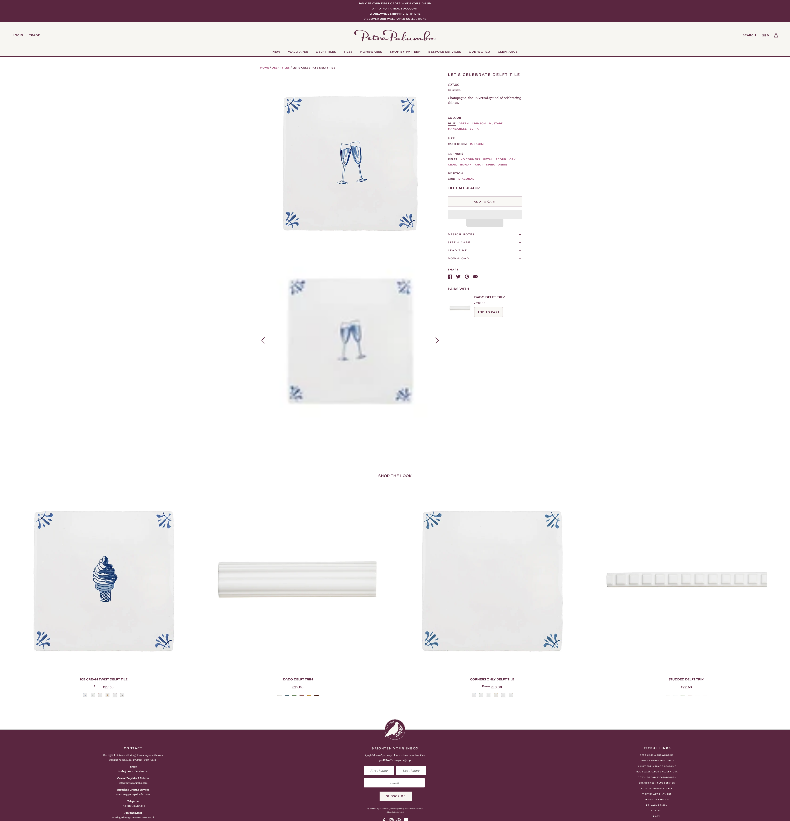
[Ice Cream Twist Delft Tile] (104, 580)
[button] (485, 214)
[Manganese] (114, 695)
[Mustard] (107, 695)
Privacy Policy (656, 805)
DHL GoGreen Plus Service (657, 783)
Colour (454, 117)
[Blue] (85, 695)
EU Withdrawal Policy (656, 788)
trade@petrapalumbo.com (133, 771)
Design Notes (461, 234)
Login (18, 35)
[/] (395, 35)
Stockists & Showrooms (657, 755)
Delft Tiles (281, 67)
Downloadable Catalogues (657, 777)
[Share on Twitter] (458, 276)
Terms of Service (657, 799)
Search (749, 35)
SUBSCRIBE (396, 796)
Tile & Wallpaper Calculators (657, 772)
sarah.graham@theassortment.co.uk (133, 817)
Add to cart (488, 312)
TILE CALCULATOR (464, 188)
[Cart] (776, 35)
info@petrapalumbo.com (133, 783)
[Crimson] (100, 695)
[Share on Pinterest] (467, 276)
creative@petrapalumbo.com (133, 794)
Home (264, 67)
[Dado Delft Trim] (298, 580)
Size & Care (459, 242)
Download (458, 258)
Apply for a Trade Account (657, 766)
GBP (765, 35)
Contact (657, 810)
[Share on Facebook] (450, 276)
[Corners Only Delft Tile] (492, 580)
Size (451, 138)
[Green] (92, 695)
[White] (279, 695)
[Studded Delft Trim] (686, 580)
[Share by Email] (475, 276)
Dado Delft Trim (489, 297)
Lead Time (457, 250)
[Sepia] (122, 695)
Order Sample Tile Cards (657, 760)
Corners (455, 153)
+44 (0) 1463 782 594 (133, 806)
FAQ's (657, 816)
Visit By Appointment (657, 794)
